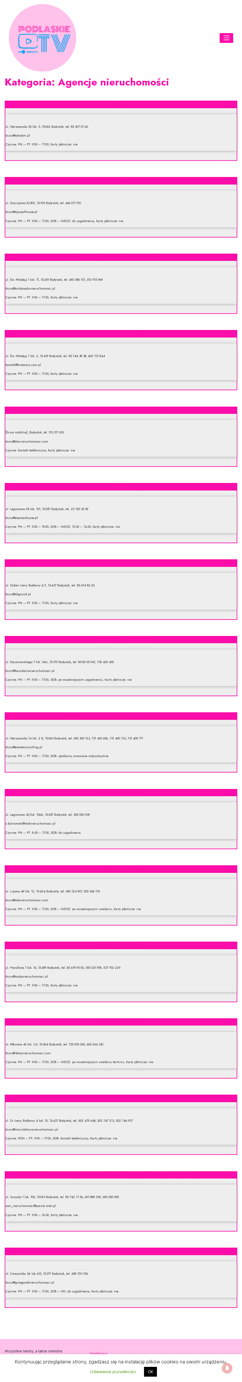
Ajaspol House (121, 180)
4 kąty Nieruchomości (121, 1021)
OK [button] (150, 1372)
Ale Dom (121, 104)
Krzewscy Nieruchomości (121, 333)
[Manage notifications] (227, 1368)
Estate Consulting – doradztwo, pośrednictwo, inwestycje (121, 715)
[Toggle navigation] (226, 38)
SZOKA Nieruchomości (121, 945)
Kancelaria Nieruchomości (121, 639)
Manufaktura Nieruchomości (121, 1098)
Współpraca (98, 1353)
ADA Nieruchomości (121, 868)
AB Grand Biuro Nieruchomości (121, 562)
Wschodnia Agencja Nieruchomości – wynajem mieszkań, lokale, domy (121, 1174)
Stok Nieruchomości (121, 792)
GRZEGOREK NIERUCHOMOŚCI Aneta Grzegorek (121, 1251)
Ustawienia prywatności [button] (113, 1371)
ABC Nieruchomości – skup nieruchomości (121, 410)
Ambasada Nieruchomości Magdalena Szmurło (121, 257)
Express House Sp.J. (121, 486)
